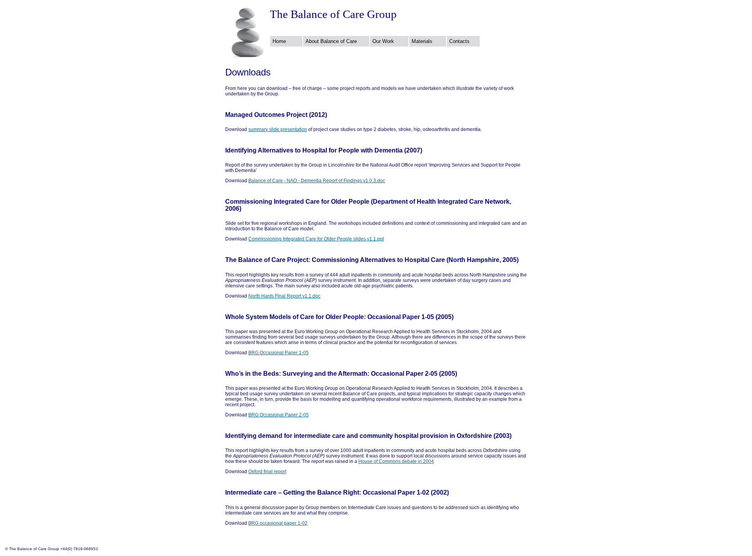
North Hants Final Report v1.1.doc (284, 296)
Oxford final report (267, 471)
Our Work (383, 41)
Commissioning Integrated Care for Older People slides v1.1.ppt (316, 239)
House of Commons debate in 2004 (396, 461)
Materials (422, 41)
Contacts (459, 41)
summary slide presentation (277, 129)
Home (279, 41)
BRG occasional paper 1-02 (277, 523)
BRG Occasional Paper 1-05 (278, 352)
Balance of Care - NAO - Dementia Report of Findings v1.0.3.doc (316, 180)
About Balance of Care (331, 41)
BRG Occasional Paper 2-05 (278, 415)
